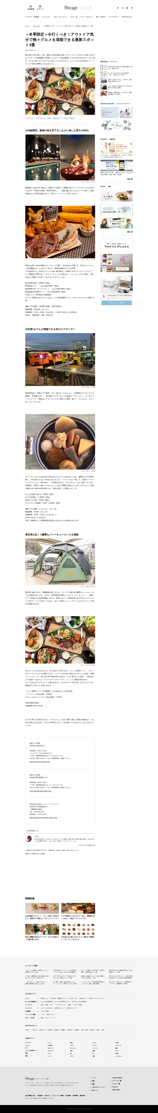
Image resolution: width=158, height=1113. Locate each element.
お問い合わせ (116, 1090)
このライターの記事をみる (86, 845)
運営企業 (82, 1095)
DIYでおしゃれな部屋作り (79, 1001)
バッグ (43, 1014)
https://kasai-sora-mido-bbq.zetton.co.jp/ (43, 817)
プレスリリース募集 (58, 1095)
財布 (71, 1042)
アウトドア (30, 118)
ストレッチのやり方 (46, 1008)
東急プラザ (57, 118)
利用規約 (40, 1095)
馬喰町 (63, 1030)
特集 (93, 1081)
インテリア (28, 1005)
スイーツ (95, 1048)
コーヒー (95, 1045)
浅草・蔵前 (84, 1030)
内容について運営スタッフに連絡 (35, 853)
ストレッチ (28, 1008)
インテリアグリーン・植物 (63, 1005)
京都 (116, 1048)
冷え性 (117, 1053)
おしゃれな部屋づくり (31, 1050)
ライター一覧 (116, 1084)
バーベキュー (41, 118)
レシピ (27, 998)
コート (49, 1053)
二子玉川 (34, 1030)
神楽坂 (77, 1030)
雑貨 (42, 1018)
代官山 (27, 1030)
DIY (26, 1048)
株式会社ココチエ (37, 1098)
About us (47, 1095)
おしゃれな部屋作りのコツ (62, 1001)
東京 (49, 118)
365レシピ (95, 1090)
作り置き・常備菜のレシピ (58, 998)
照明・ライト (49, 1005)
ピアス (72, 1045)
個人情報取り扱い (30, 1095)
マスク (117, 1050)
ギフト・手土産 (29, 1018)
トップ (27, 26)
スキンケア (51, 1050)
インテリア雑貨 (77, 1005)
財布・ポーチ (50, 1014)
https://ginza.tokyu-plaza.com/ (40, 762)
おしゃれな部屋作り (31, 1001)
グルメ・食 (36, 26)
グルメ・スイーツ (50, 1018)
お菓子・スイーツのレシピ (96, 998)
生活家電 (27, 1011)
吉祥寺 (92, 1030)
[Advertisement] (43, 873)
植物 (26, 1055)
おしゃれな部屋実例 (46, 1001)
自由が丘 (41, 1030)
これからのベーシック (98, 1087)
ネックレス (73, 1048)
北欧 (71, 1050)
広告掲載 (68, 1095)
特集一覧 (130, 179)
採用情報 (75, 1095)
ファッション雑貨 (30, 1014)
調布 (98, 1030)
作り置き (50, 1045)
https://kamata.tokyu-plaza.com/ (40, 791)
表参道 (56, 1030)
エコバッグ (118, 1045)
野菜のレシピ (45, 998)
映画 (94, 1050)
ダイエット (51, 1048)
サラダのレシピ (72, 998)
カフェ (94, 1042)
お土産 (117, 1042)
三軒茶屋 (49, 1030)
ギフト (72, 1056)
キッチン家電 (45, 1011)
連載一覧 (130, 232)
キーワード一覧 (116, 1080)
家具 (42, 1005)
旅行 (94, 1056)
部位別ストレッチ (72, 1008)
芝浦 (103, 1030)
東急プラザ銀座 (69, 118)
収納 (26, 1053)
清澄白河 (69, 1030)
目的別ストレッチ (59, 1008)
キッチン (27, 1045)
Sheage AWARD (117, 1078)
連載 (93, 1084)
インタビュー (118, 1056)
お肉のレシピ (83, 998)
